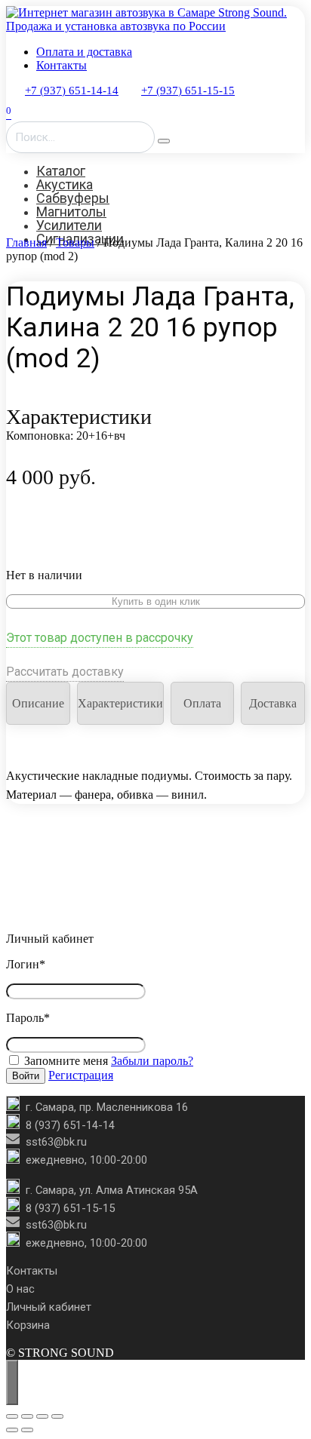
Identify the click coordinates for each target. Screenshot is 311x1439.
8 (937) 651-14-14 (70, 1125)
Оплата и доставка (84, 51)
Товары (75, 242)
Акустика (64, 184)
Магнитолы (71, 211)
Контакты (61, 65)
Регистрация (80, 1075)
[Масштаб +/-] (12, 1416)
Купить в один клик (156, 601)
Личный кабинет (48, 1307)
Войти (25, 1076)
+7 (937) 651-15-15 (188, 90)
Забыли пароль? (152, 1060)
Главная (26, 242)
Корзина (28, 1325)
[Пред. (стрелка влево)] (12, 1430)
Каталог (60, 171)
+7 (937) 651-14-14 (72, 90)
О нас (20, 1289)
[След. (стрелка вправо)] (27, 1430)
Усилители (69, 225)
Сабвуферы (72, 198)
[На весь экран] (27, 1416)
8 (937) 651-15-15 (70, 1208)
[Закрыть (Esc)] (57, 1416)
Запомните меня (64, 1060)
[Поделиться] (42, 1416)
